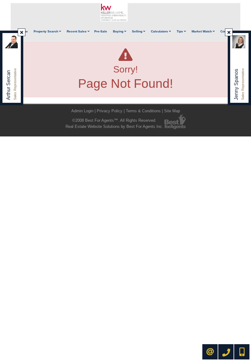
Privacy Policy (109, 111)
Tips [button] (180, 31)
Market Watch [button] (202, 31)
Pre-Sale (100, 31)
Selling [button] (137, 31)
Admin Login (82, 111)
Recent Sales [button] (77, 31)
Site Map (172, 111)
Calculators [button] (160, 31)
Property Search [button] (46, 31)
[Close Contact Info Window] (21, 32)
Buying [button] (118, 31)
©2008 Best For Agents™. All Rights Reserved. (114, 120)
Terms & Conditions (143, 111)
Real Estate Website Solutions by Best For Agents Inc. (114, 126)
